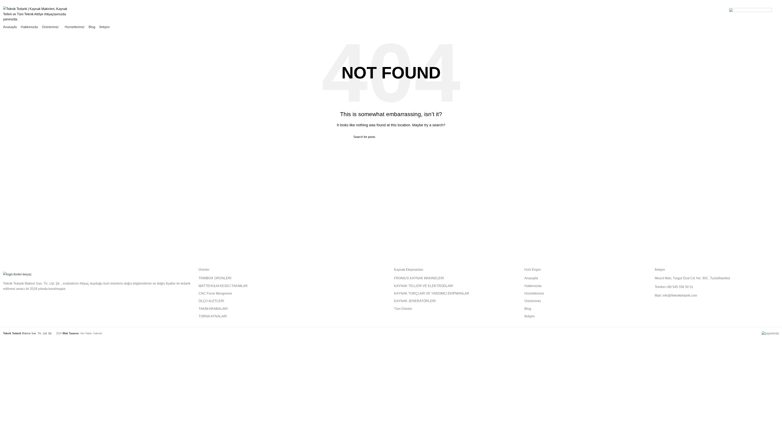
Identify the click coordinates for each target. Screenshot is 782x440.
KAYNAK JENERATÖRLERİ (415, 301)
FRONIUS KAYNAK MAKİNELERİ (419, 278)
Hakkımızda (532, 286)
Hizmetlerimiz (534, 293)
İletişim (529, 316)
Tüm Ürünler (403, 308)
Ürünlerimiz (532, 301)
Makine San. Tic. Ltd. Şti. (27, 333)
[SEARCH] (426, 136)
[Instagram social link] (772, 2)
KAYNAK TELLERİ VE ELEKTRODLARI (423, 286)
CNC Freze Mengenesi (215, 293)
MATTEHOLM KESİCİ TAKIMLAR (223, 286)
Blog (527, 308)
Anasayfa (531, 278)
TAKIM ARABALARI (213, 308)
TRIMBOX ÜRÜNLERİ (215, 278)
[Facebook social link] (767, 2)
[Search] (777, 14)
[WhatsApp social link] (776, 2)
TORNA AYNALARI (213, 316)
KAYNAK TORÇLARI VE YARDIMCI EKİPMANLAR (431, 293)
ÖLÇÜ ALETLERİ (211, 301)
